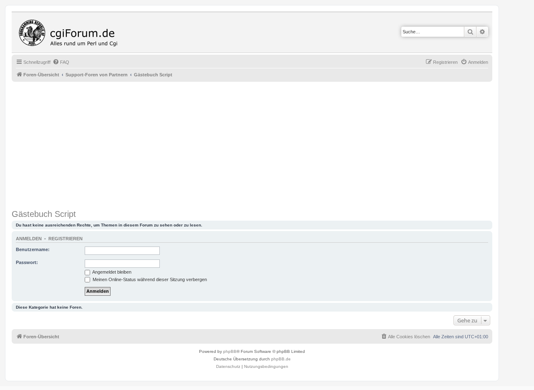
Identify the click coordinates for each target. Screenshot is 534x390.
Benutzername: (33, 249)
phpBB (230, 351)
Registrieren (65, 238)
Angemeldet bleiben (111, 271)
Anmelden (29, 238)
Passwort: (27, 262)
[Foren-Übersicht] (70, 32)
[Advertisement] (262, 144)
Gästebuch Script (44, 214)
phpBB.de (281, 359)
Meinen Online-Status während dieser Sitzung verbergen (149, 279)
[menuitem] (61, 62)
